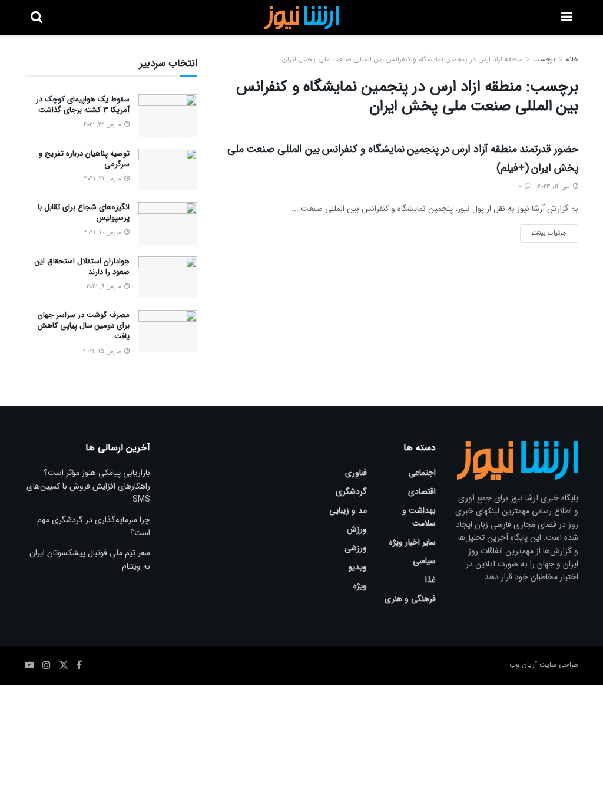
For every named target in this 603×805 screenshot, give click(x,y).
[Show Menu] (566, 17)
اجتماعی (422, 472)
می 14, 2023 (555, 187)
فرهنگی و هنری (410, 598)
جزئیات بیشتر (543, 231)
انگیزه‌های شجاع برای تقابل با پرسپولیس (84, 212)
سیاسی (424, 561)
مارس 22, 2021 (103, 125)
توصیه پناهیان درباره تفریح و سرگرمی (84, 158)
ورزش (357, 529)
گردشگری (351, 491)
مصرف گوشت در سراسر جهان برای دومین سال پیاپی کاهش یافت (84, 325)
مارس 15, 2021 (103, 352)
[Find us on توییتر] (63, 665)
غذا (430, 579)
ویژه (360, 585)
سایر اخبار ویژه (412, 542)
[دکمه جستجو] (36, 17)
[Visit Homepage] (301, 17)
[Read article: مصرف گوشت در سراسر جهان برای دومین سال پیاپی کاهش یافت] (167, 331)
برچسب (544, 59)
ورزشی (355, 548)
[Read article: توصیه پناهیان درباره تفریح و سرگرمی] (167, 170)
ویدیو (358, 566)
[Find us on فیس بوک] (79, 665)
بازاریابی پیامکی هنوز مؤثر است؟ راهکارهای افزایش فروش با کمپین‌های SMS (88, 486)
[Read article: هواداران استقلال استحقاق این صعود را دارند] (167, 277)
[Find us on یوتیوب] (29, 665)
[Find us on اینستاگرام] (46, 665)
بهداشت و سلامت (418, 517)
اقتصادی (422, 491)
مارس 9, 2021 (105, 287)
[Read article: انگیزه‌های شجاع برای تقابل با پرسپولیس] (167, 223)
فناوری (356, 472)
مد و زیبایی (348, 510)
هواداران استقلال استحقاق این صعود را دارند (82, 266)
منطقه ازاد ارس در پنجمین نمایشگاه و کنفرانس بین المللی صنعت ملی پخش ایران (402, 59)
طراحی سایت (558, 664)
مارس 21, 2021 (103, 179)
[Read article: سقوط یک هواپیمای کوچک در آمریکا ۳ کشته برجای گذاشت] (167, 115)
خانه (572, 59)
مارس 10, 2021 (103, 232)
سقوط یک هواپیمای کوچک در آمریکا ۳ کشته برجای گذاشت (83, 104)
